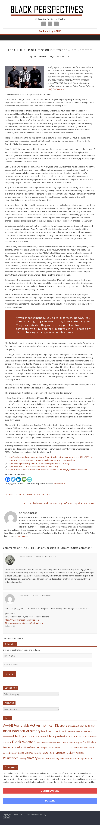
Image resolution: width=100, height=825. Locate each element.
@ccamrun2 (23, 536)
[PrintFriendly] (29, 479)
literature (56, 748)
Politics (37, 753)
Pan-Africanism (86, 747)
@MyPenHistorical (56, 89)
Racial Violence (57, 752)
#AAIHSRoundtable (16, 725)
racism (70, 752)
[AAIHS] (50, 4)
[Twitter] (13, 479)
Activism (37, 725)
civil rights (76, 742)
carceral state (55, 743)
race (44, 752)
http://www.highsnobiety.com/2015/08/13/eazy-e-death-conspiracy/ (39, 463)
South (49, 758)
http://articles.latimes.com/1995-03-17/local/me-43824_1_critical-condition (41, 460)
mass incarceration (66, 748)
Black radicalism (75, 736)
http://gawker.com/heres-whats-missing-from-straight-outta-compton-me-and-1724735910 (50, 457)
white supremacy (82, 758)
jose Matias (24, 595)
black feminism (87, 725)
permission (59, 483)
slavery (32, 758)
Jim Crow (48, 747)
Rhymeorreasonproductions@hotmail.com (24, 623)
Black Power (40, 736)
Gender (34, 747)
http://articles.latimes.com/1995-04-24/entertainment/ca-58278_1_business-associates (47, 469)
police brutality (10, 753)
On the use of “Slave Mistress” (27, 494)
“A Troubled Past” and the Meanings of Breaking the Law (60, 503)
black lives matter (78, 731)
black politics (23, 736)
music (76, 747)
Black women (24, 741)
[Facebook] (7, 479)
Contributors (50, 791)
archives (71, 726)
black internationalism (55, 731)
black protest (56, 736)
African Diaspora (55, 725)
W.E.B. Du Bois (66, 758)
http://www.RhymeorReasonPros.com (22, 619)
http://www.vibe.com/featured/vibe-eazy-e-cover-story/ (33, 466)
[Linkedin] (18, 479)
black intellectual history (21, 730)
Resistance (10, 758)
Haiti (42, 747)
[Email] (24, 479)
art (76, 726)
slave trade (41, 759)
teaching (56, 758)
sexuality (22, 758)
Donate (50, 801)
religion (80, 752)
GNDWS (6, 817)
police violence (25, 752)
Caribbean (66, 742)
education (23, 747)
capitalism (45, 742)
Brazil (38, 743)
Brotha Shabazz (26, 556)
